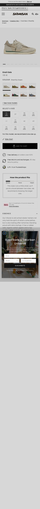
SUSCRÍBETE (20, 266)
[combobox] (10, 261)
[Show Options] (17, 261)
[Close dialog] (4, 233)
